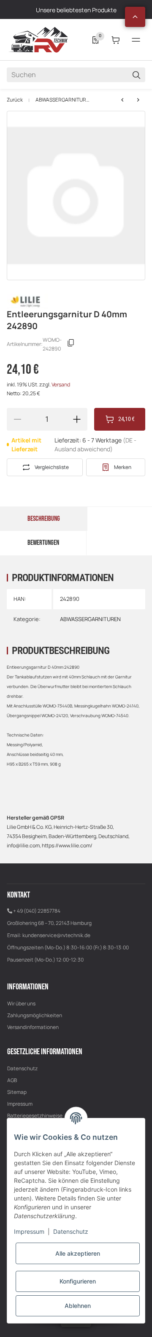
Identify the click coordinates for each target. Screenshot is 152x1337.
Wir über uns (21, 1003)
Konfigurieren (78, 1281)
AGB (12, 1080)
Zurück (15, 99)
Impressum (20, 1103)
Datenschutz (22, 1068)
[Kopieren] (71, 344)
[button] (135, 17)
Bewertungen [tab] (43, 543)
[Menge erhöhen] (76, 419)
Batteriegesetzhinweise (34, 1115)
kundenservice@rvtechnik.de (56, 935)
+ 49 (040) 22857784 (36, 910)
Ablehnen (78, 1305)
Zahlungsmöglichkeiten (34, 1015)
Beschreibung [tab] (43, 518)
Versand (61, 384)
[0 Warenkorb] (115, 40)
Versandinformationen (33, 1027)
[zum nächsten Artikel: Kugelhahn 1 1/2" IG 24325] (122, 100)
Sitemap (17, 1092)
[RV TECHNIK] (38, 39)
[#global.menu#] (136, 40)
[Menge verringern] (17, 419)
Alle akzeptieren (77, 1253)
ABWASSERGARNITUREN (62, 99)
